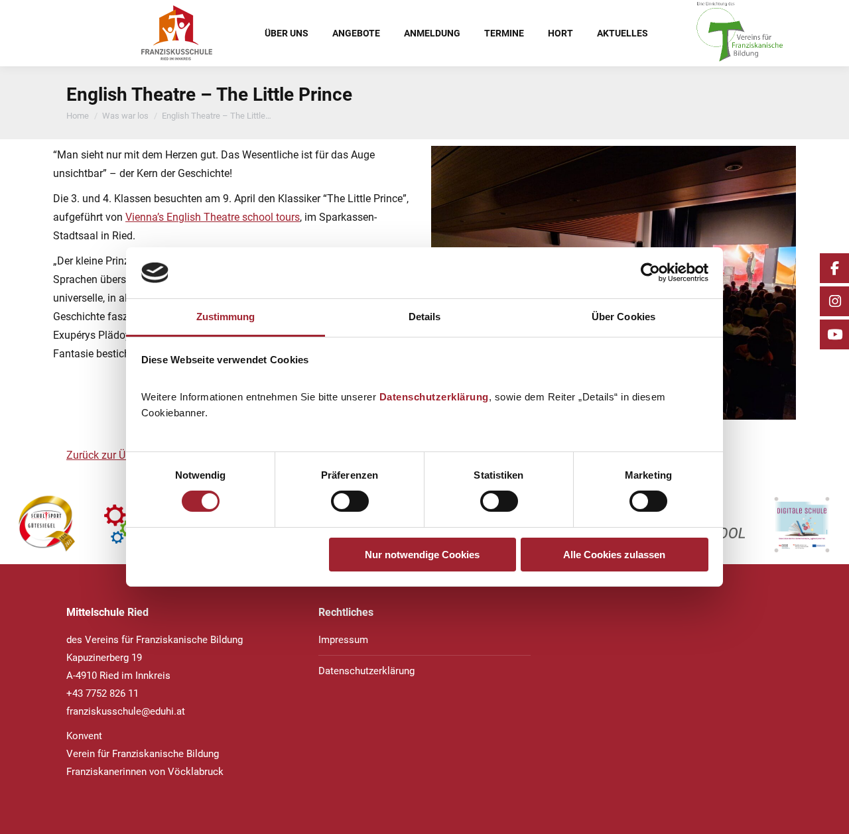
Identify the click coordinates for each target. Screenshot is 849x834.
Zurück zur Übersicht (114, 455)
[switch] (350, 501)
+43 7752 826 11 (102, 693)
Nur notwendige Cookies (422, 554)
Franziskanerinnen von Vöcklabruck (145, 772)
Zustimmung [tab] (225, 316)
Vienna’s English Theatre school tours (212, 217)
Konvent (84, 736)
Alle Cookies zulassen (614, 554)
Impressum (343, 640)
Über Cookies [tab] (623, 316)
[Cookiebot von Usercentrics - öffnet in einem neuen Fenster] (650, 272)
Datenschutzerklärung (434, 396)
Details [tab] (425, 316)
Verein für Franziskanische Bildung (142, 754)
